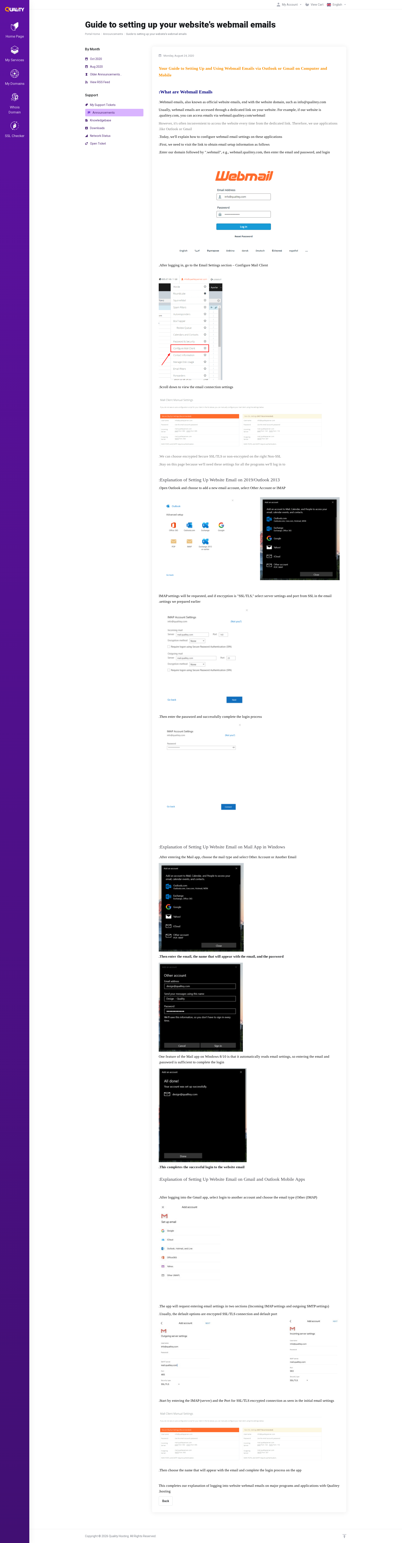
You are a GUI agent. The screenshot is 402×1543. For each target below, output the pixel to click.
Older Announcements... (105, 74)
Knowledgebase (100, 120)
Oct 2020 (95, 59)
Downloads (97, 128)
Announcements (113, 34)
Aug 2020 (96, 66)
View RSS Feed (99, 82)
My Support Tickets (102, 105)
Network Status (100, 135)
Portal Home (92, 34)
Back (165, 1501)
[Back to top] (344, 1536)
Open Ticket (97, 143)
